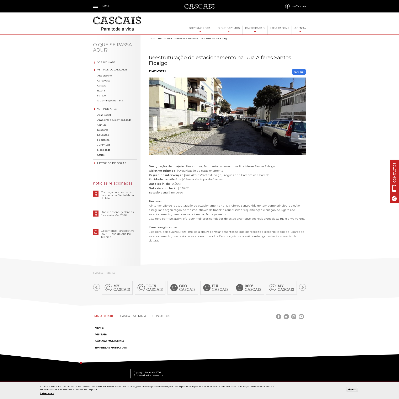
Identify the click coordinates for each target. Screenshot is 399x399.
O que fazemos (229, 28)
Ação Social (104, 114)
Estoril (101, 90)
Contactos (161, 316)
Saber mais (47, 393)
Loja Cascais (279, 28)
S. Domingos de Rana (110, 100)
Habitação (103, 139)
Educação (103, 134)
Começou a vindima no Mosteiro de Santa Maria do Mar (117, 195)
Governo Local (200, 28)
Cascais (101, 85)
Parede (101, 95)
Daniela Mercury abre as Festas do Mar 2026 (117, 213)
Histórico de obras (111, 163)
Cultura (102, 124)
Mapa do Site (104, 316)
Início (152, 38)
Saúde (101, 154)
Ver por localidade (112, 69)
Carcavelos (103, 80)
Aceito (352, 389)
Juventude (103, 144)
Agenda (300, 28)
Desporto (102, 129)
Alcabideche (104, 75)
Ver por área (107, 108)
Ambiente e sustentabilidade (114, 119)
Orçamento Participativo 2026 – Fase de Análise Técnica (117, 234)
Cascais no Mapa (133, 316)
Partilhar (298, 71)
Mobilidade (103, 149)
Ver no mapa (106, 62)
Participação (255, 28)
